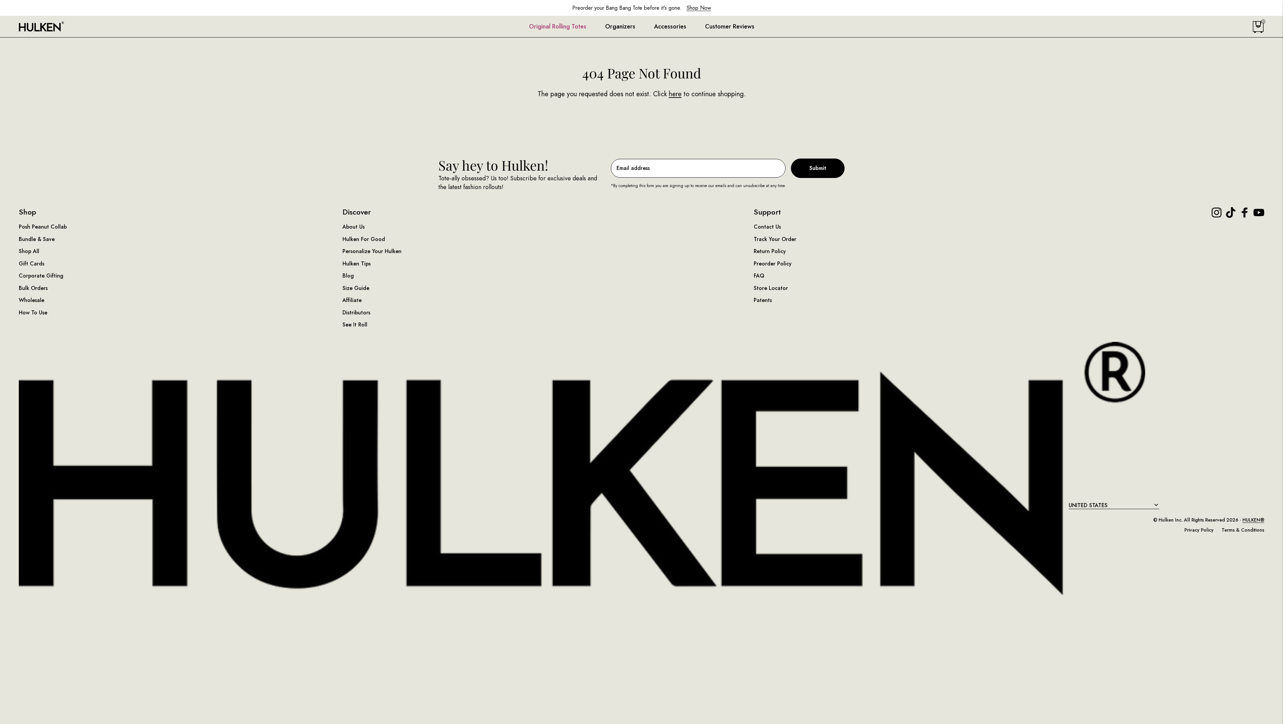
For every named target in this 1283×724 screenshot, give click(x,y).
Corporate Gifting (41, 276)
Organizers (620, 27)
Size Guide (355, 288)
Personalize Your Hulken (372, 251)
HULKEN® (1253, 520)
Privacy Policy (1199, 530)
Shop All (29, 251)
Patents (763, 300)
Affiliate (352, 300)
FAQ (759, 276)
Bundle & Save (37, 239)
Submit (817, 168)
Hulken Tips (356, 263)
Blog (348, 276)
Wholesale (31, 300)
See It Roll (354, 324)
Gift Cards (31, 263)
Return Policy (770, 251)
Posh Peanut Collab (43, 227)
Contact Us (767, 227)
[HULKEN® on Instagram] (1216, 212)
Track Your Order (775, 239)
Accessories (670, 27)
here (675, 94)
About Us (353, 227)
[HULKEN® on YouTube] (1258, 212)
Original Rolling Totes (557, 27)
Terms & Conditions (1243, 530)
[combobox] (1114, 505)
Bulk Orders (33, 288)
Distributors (356, 312)
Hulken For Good (363, 239)
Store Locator (771, 288)
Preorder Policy (773, 263)
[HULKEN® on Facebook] (1244, 212)
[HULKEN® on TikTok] (1230, 212)
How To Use (33, 312)
